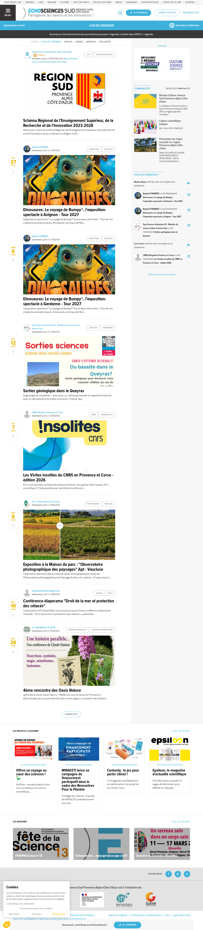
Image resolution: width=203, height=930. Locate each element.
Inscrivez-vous (191, 12)
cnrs (94, 415)
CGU (167, 915)
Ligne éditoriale (181, 915)
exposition (94, 149)
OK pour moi (58, 914)
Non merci (14, 914)
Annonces (91, 41)
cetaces (99, 593)
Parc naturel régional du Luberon (46, 501)
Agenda (79, 41)
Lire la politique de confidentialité (20, 903)
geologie (94, 328)
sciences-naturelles (78, 630)
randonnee (108, 328)
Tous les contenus (51, 41)
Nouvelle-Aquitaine (102, 2)
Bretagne (52, 2)
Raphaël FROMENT (40, 147)
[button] (6, 924)
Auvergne (189, 2)
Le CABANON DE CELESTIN (43, 627)
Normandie (132, 2)
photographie (93, 504)
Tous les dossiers (180, 822)
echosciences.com (12, 2)
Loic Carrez (139, 243)
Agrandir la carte (15, 25)
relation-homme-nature (102, 630)
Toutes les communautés (178, 88)
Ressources (105, 41)
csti (88, 55)
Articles (68, 41)
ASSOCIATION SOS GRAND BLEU (46, 591)
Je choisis (36, 914)
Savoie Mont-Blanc (150, 2)
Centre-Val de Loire (172, 2)
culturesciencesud (104, 55)
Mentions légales (118, 915)
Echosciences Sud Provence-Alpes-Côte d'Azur (52, 52)
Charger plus (71, 714)
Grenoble (29, 2)
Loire (41, 2)
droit (110, 593)
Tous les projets (181, 731)
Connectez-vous (167, 12)
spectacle (108, 149)
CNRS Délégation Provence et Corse (47, 412)
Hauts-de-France (81, 2)
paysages (109, 504)
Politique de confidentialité (146, 915)
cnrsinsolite (107, 415)
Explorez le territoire (187, 25)
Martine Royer (140, 182)
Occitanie (64, 2)
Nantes (119, 2)
